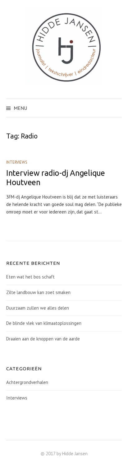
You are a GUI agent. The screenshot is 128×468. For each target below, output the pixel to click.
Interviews (16, 162)
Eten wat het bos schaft (30, 277)
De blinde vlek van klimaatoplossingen (43, 323)
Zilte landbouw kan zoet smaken (38, 292)
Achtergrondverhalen (27, 382)
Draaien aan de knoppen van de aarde (43, 339)
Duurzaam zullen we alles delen (37, 308)
